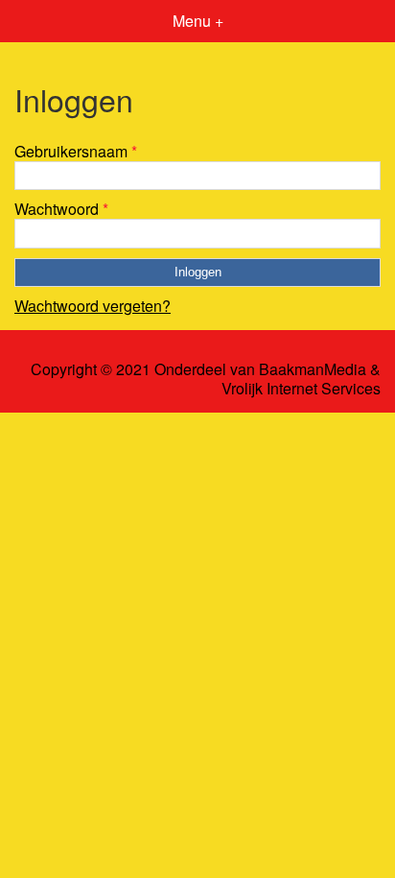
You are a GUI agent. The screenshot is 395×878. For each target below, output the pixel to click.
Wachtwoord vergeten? (92, 306)
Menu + (198, 21)
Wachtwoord (61, 209)
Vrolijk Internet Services (301, 388)
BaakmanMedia (312, 369)
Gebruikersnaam (75, 151)
